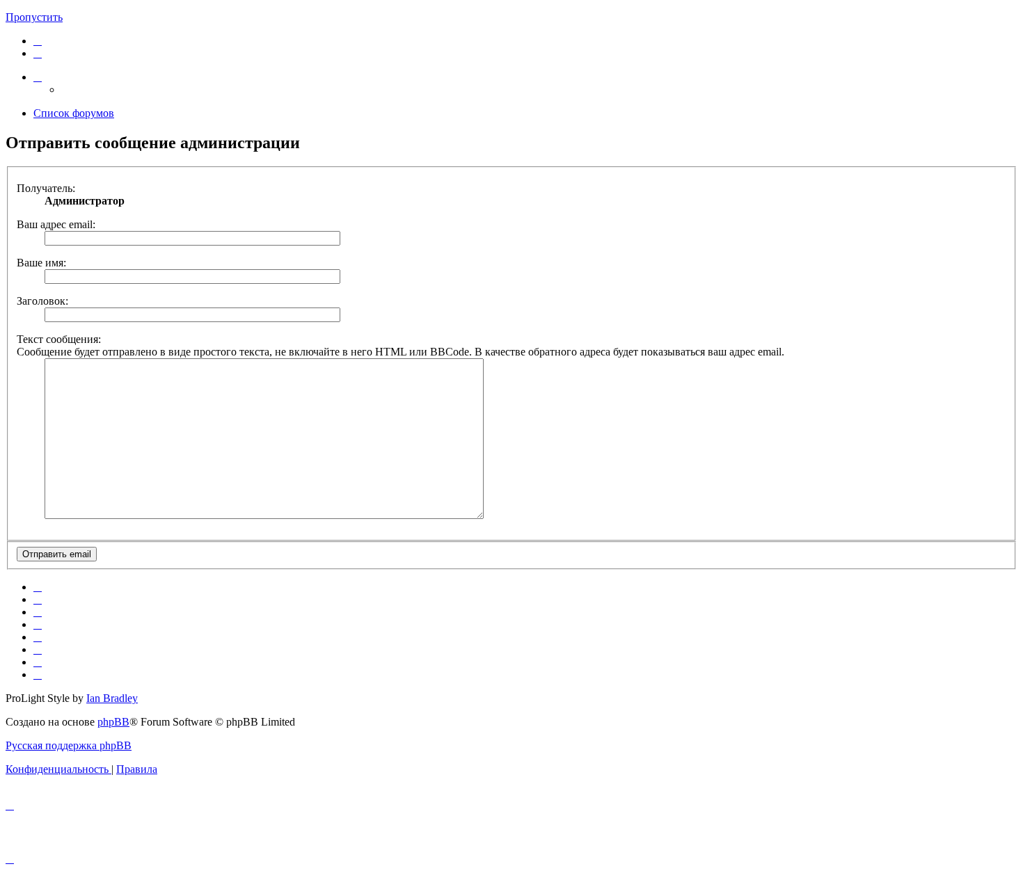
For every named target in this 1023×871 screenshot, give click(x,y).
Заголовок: (42, 301)
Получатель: (46, 188)
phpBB (113, 722)
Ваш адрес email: (56, 224)
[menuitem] (37, 41)
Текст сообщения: (59, 339)
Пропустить (34, 17)
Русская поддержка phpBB (69, 745)
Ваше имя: (41, 263)
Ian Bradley (112, 698)
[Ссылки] (37, 77)
